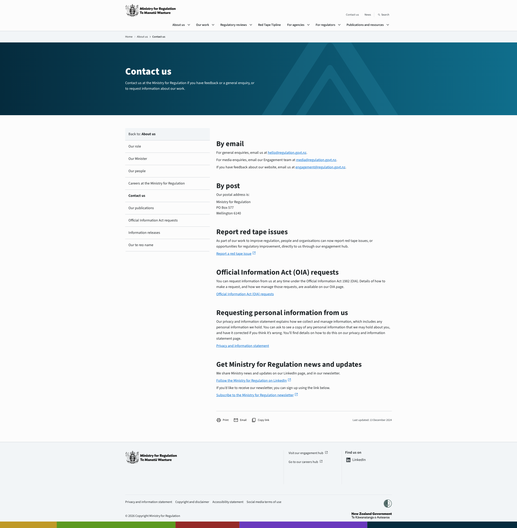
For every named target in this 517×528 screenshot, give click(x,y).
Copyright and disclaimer (192, 502)
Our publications (141, 208)
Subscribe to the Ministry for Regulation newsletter (257, 395)
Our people (137, 171)
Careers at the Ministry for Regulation (156, 183)
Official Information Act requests (153, 220)
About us (142, 37)
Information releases (144, 232)
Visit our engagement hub (308, 453)
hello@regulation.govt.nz (287, 152)
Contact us (352, 15)
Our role (134, 146)
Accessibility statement (227, 502)
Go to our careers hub (306, 462)
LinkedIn (359, 459)
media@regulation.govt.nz (316, 159)
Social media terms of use (264, 502)
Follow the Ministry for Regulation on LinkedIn (253, 380)
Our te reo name (140, 245)
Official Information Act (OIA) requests (245, 294)
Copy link (260, 420)
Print (222, 420)
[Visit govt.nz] (371, 515)
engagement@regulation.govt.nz (320, 167)
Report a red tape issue (236, 253)
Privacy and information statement (242, 345)
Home (128, 37)
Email (240, 420)
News (368, 15)
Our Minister (137, 158)
